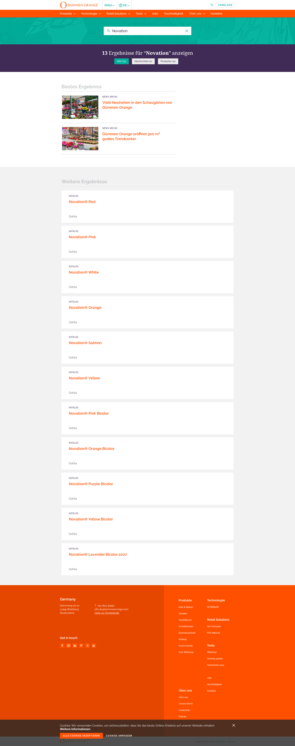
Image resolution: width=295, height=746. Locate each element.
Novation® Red (82, 201)
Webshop (212, 652)
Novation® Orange (85, 307)
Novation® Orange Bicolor (91, 448)
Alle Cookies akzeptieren (81, 735)
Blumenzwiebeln (187, 633)
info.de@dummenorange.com (111, 609)
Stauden (183, 613)
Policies (182, 716)
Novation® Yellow (84, 378)
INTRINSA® (213, 607)
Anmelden (225, 5)
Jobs (209, 678)
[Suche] (108, 31)
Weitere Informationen (75, 729)
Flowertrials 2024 (215, 665)
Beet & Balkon (186, 607)
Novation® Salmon (85, 343)
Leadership (184, 710)
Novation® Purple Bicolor (91, 484)
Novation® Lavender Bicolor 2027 (98, 554)
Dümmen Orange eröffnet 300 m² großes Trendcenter (131, 136)
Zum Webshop (186, 652)
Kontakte (211, 691)
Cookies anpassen (119, 735)
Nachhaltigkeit (214, 684)
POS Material (213, 633)
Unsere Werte (186, 703)
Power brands (186, 645)
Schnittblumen (186, 626)
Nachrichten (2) (143, 61)
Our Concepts (214, 626)
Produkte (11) (168, 61)
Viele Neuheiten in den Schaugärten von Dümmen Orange (137, 105)
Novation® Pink (82, 237)
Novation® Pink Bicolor (89, 413)
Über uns (183, 697)
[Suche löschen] (187, 31)
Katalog (183, 639)
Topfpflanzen (185, 620)
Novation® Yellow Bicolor (91, 519)
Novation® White (84, 272)
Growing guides (215, 658)
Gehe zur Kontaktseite (107, 613)
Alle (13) (121, 61)
